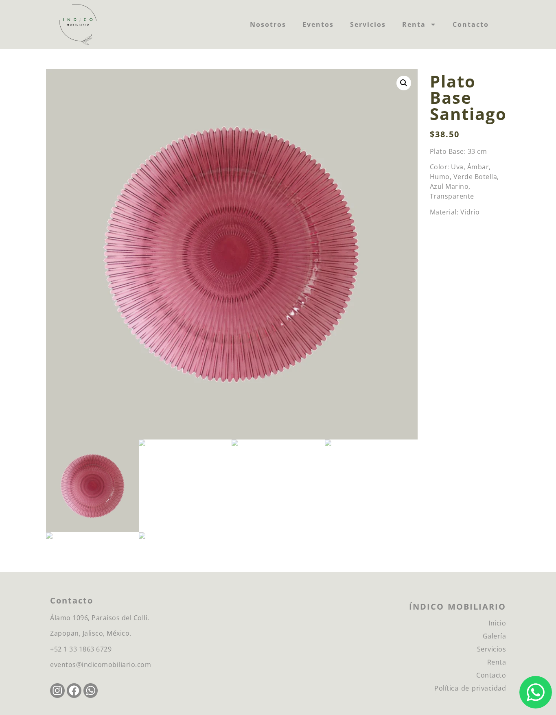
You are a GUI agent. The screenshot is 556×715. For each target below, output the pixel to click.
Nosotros (268, 24)
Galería (494, 636)
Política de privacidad (470, 688)
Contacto (471, 24)
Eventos (318, 24)
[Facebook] (74, 690)
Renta (414, 24)
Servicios (368, 24)
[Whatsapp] (90, 690)
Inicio (497, 623)
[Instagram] (57, 690)
